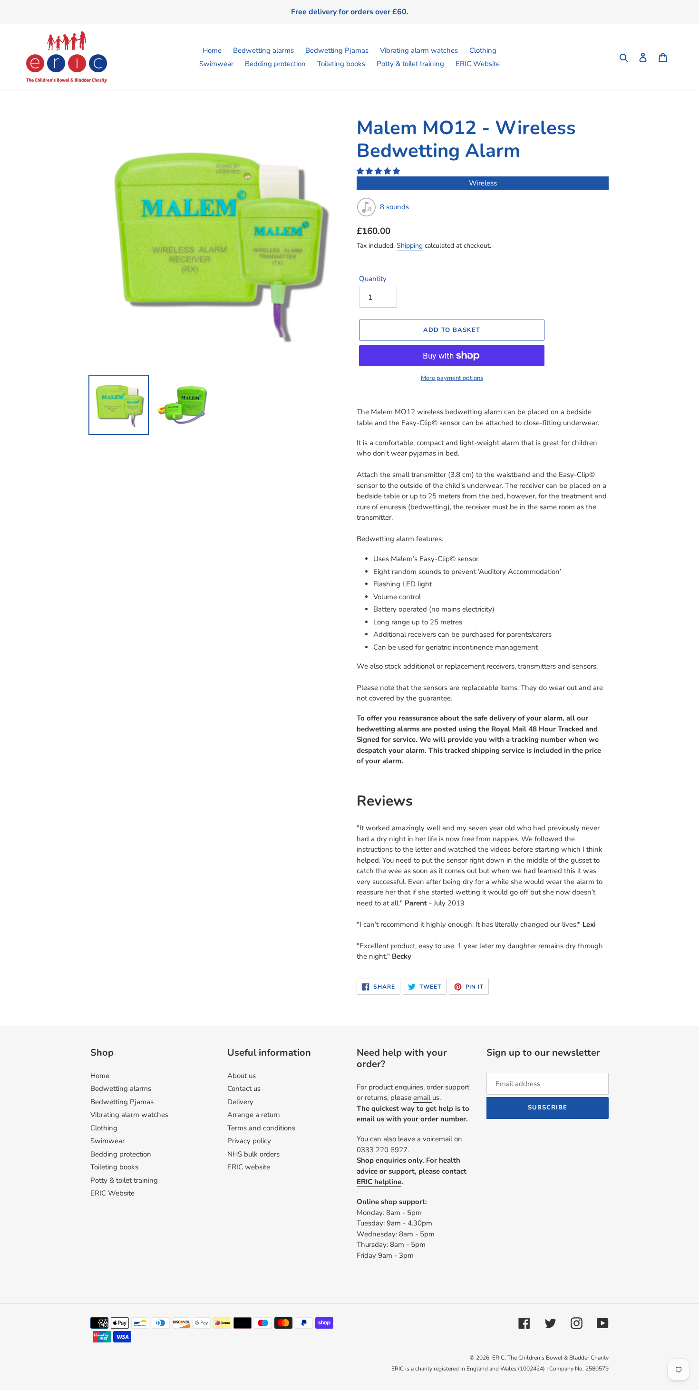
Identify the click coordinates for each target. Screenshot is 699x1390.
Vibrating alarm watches (129, 1114)
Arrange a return (253, 1114)
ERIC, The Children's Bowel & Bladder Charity (550, 1357)
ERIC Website (112, 1193)
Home (99, 1075)
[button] (379, 171)
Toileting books (114, 1167)
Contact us (244, 1088)
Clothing (103, 1128)
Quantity (373, 278)
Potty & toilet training (124, 1180)
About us (241, 1075)
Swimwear (107, 1141)
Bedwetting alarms (120, 1088)
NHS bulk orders (253, 1154)
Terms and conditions (261, 1128)
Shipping (410, 245)
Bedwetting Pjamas (122, 1102)
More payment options (452, 378)
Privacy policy (249, 1141)
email (422, 1097)
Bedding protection (120, 1154)
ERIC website (248, 1167)
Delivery (240, 1102)
